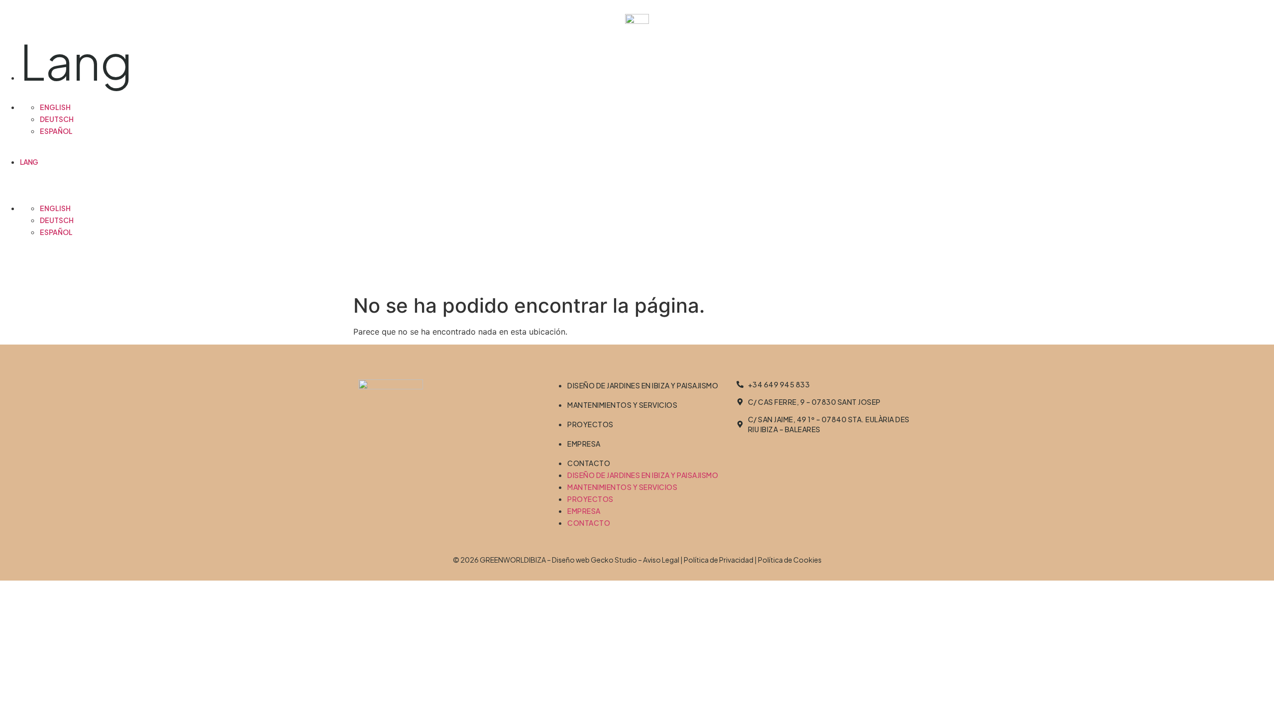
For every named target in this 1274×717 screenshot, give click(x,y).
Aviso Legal (661, 559)
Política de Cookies (790, 559)
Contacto (588, 463)
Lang (76, 61)
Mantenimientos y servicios (622, 404)
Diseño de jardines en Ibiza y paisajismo (642, 385)
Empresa (584, 443)
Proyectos (590, 424)
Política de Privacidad (718, 559)
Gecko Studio (614, 559)
